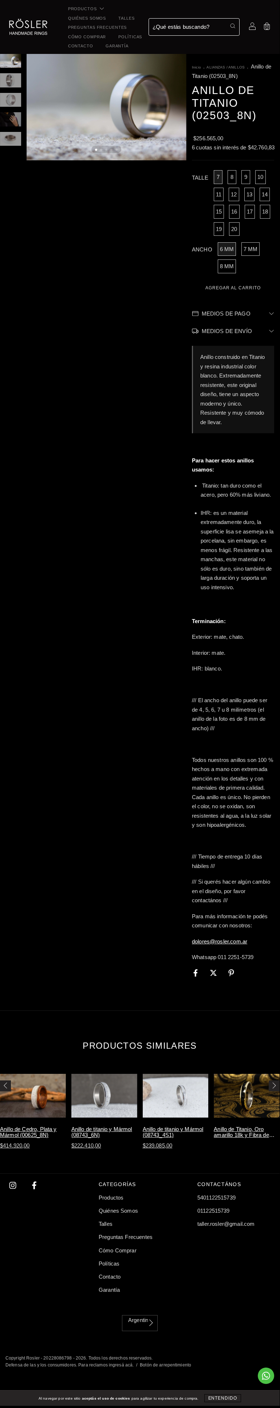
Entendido (222, 1398)
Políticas (130, 37)
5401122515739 (216, 1197)
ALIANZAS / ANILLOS (225, 67)
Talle (200, 178)
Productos (83, 9)
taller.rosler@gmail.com (226, 1224)
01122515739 (213, 1211)
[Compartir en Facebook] (196, 973)
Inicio (196, 67)
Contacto (80, 46)
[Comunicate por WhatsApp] (266, 1376)
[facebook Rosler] (34, 1185)
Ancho (202, 249)
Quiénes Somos (87, 18)
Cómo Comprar (87, 37)
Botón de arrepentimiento (165, 1365)
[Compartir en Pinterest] (231, 973)
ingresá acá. (121, 1365)
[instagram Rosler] (13, 1185)
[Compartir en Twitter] (214, 973)
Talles (126, 18)
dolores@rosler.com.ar (219, 941)
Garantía (117, 46)
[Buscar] (232, 26)
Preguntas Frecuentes (97, 27)
